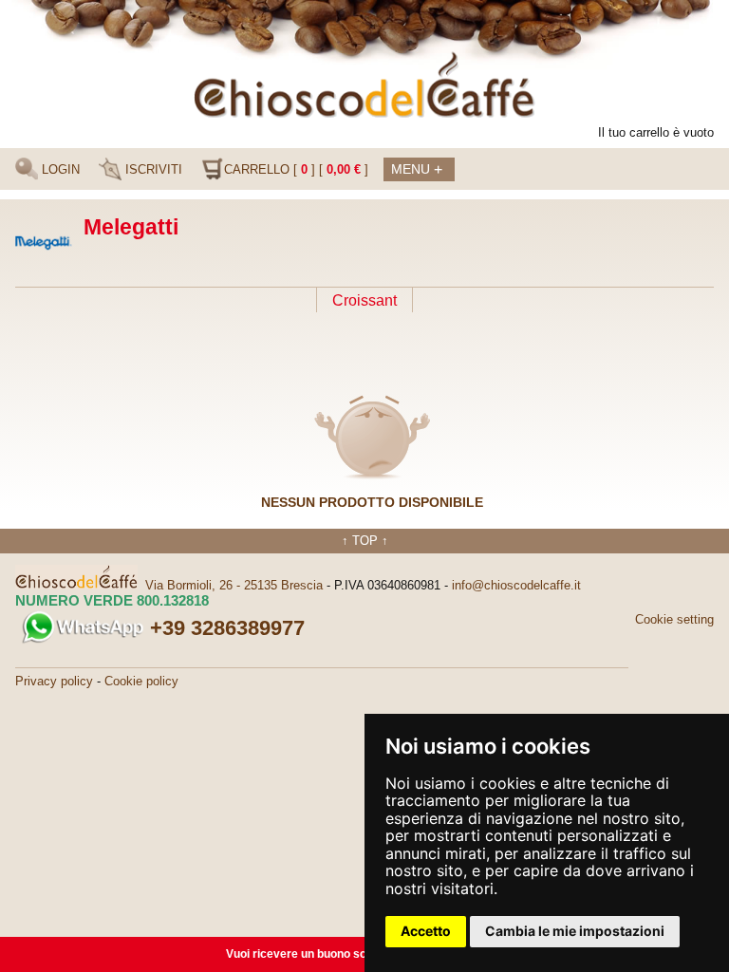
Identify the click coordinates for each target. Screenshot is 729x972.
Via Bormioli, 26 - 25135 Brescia (234, 585)
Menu (416, 169)
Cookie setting (674, 619)
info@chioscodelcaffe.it (516, 585)
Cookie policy (141, 681)
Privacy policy (54, 681)
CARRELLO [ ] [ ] (296, 169)
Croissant (364, 300)
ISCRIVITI (152, 169)
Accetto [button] (426, 931)
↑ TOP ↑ (365, 540)
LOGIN (59, 169)
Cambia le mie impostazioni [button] (574, 931)
